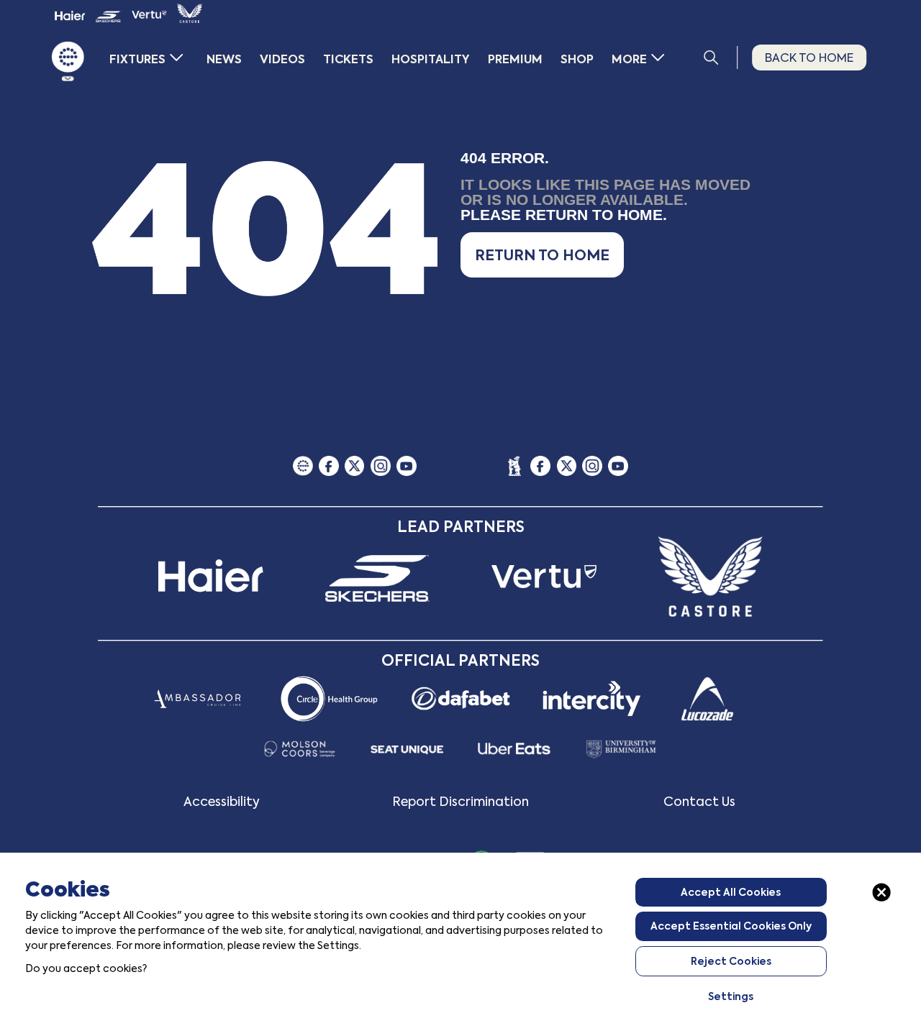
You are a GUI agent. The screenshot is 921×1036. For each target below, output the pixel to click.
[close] (881, 892)
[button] (542, 255)
